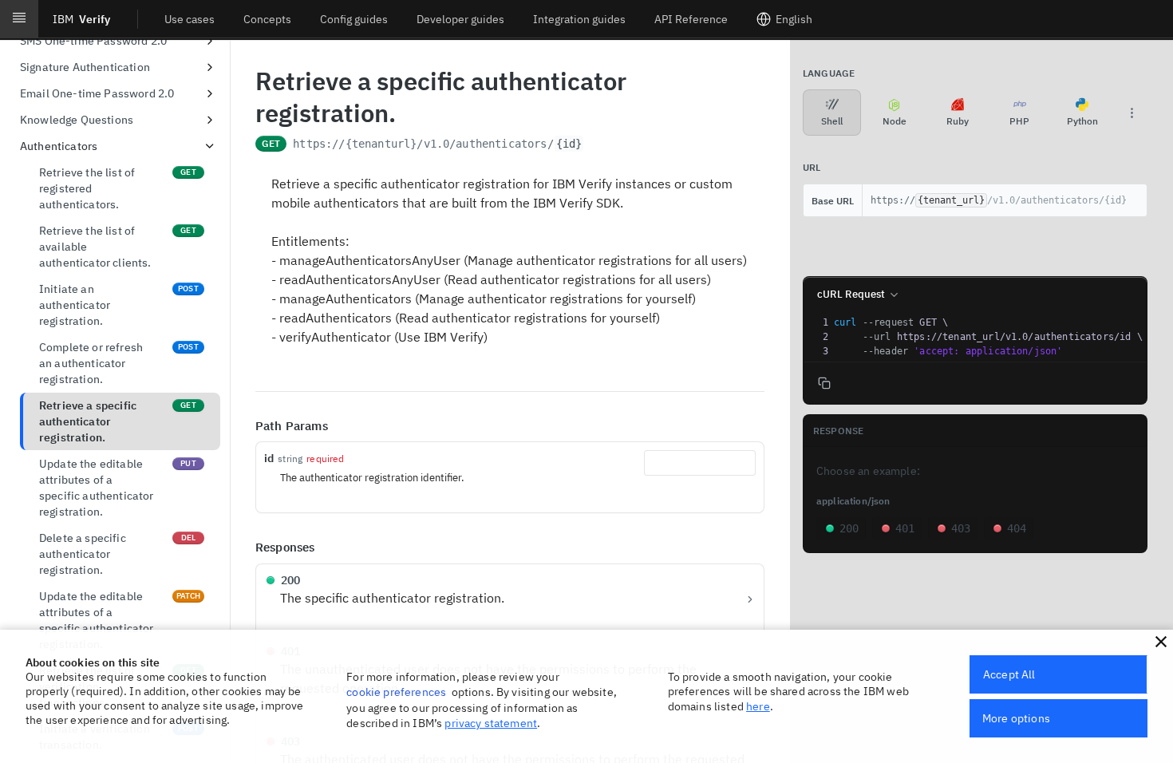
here (758, 706)
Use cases (189, 19)
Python (1082, 121)
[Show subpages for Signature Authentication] (209, 67)
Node (894, 121)
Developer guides (460, 19)
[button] (1161, 641)
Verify (81, 19)
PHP (1019, 121)
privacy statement (490, 723)
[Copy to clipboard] (600, 145)
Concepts (267, 19)
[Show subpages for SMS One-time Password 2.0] (209, 40)
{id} (569, 143)
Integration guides (579, 19)
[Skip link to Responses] (244, 548)
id (269, 458)
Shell (832, 121)
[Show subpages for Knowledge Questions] (209, 119)
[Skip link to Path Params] (244, 426)
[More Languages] (1131, 113)
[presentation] (989, 336)
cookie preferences (396, 692)
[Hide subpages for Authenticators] (209, 146)
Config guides (354, 19)
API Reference (691, 19)
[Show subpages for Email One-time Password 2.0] (209, 93)
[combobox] (700, 463)
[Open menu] (19, 19)
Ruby (957, 121)
